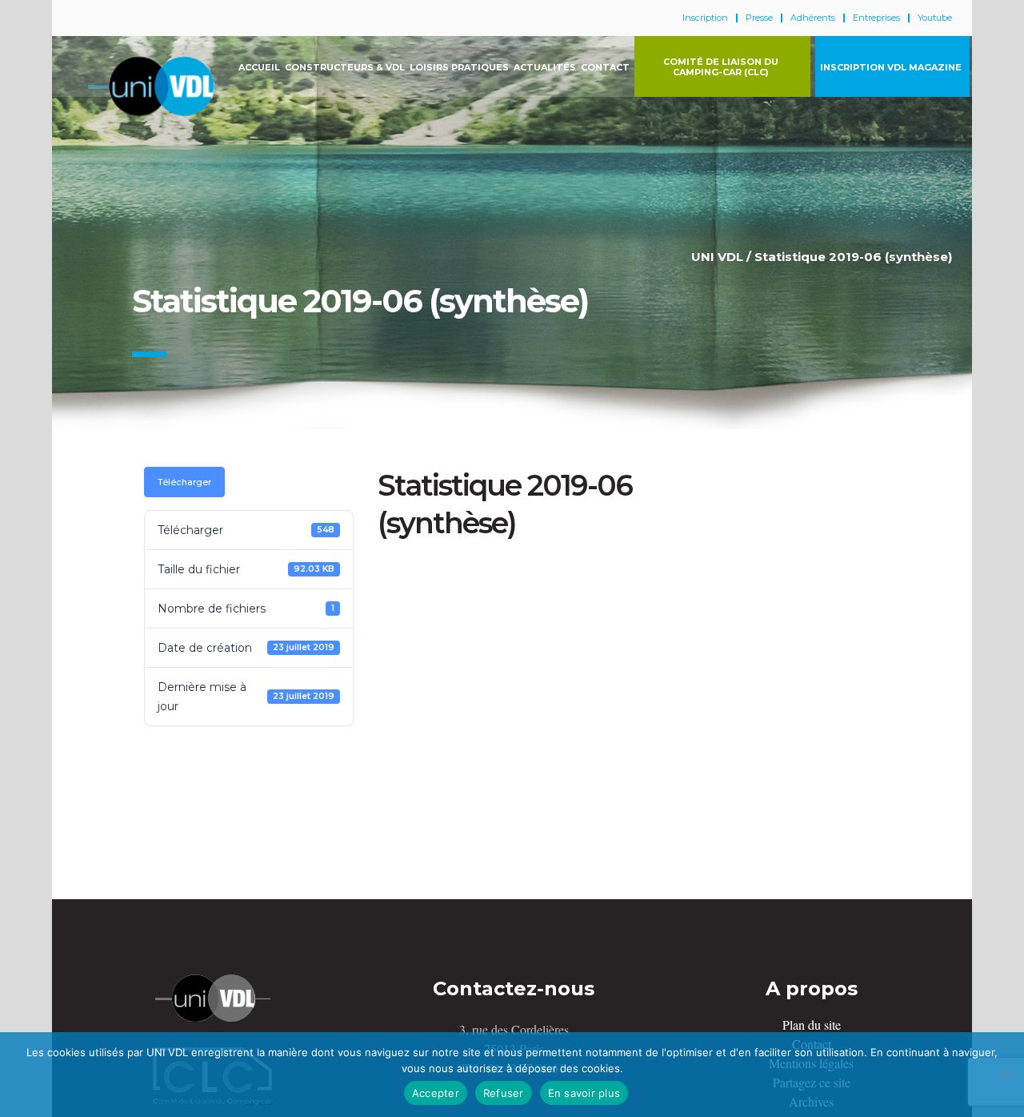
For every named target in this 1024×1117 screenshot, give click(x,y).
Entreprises (876, 18)
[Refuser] (1004, 1075)
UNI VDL (717, 256)
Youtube (935, 18)
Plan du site (811, 1024)
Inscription (705, 18)
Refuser (503, 1093)
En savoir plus (584, 1093)
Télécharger (184, 482)
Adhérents (812, 18)
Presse (759, 18)
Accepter (435, 1093)
